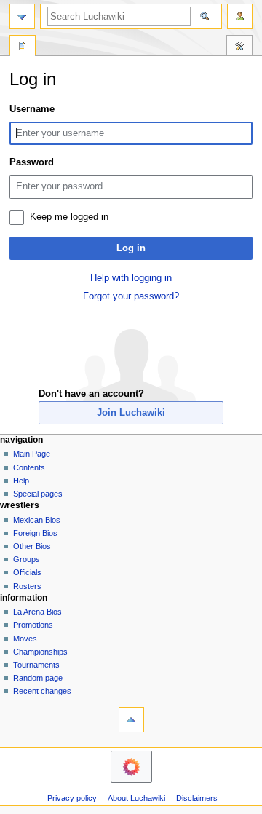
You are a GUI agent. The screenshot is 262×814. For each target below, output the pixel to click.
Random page (38, 677)
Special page (22, 47)
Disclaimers (197, 798)
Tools (239, 47)
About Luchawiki (136, 798)
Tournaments (36, 664)
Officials (27, 572)
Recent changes (42, 691)
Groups (26, 559)
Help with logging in (131, 278)
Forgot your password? (131, 296)
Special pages (38, 493)
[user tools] (240, 16)
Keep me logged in (69, 217)
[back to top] (131, 719)
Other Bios (32, 546)
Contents (29, 467)
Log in (131, 248)
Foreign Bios (35, 533)
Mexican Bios (36, 519)
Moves (25, 638)
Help (21, 480)
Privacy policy (72, 798)
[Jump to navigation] (22, 16)
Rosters (27, 586)
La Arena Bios (37, 611)
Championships (40, 651)
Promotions (33, 624)
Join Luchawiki (131, 413)
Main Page (31, 453)
